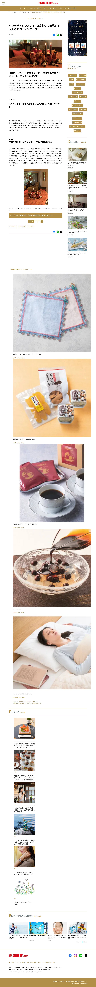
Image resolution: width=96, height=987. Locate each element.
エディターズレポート (77, 105)
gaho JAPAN (33, 967)
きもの (60, 8)
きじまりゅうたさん (77, 92)
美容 (45, 8)
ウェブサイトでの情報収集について (16, 971)
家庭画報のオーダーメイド (42, 967)
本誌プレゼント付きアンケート (77, 126)
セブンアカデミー (25, 967)
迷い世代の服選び (77, 118)
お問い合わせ (27, 971)
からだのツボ (83, 96)
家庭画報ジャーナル (77, 113)
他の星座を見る (77, 52)
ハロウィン (31, 226)
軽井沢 (71, 83)
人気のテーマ (77, 101)
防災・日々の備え (80, 79)
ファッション (31, 8)
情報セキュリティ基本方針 (34, 969)
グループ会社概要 (24, 969)
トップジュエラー (80, 83)
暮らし (39, 8)
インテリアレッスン (24, 12)
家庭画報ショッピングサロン (15, 967)
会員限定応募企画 (77, 122)
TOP (10, 12)
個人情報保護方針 (45, 969)
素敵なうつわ (82, 75)
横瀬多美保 (22, 226)
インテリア (13, 226)
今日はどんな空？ (73, 96)
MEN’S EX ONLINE (53, 967)
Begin (59, 967)
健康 (49, 8)
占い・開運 (67, 8)
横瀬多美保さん (16, 83)
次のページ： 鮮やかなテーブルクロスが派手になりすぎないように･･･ (31, 215)
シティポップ (77, 88)
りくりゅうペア (72, 75)
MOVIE (71, 79)
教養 (54, 8)
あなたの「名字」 (73, 109)
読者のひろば (77, 130)
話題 (74, 8)
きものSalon (83, 109)
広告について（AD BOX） (36, 971)
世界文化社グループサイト (14, 969)
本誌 (54, 962)
